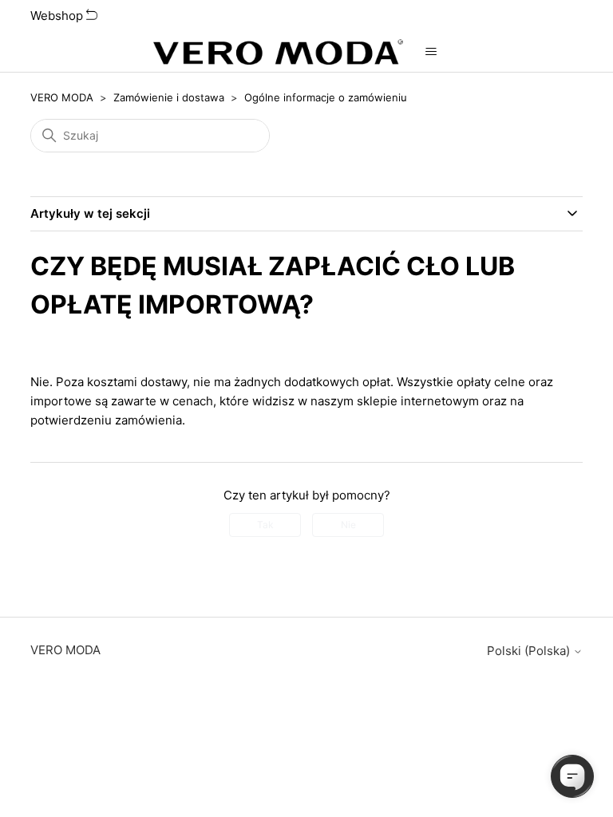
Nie (348, 525)
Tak (265, 525)
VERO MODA (61, 97)
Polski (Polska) (530, 650)
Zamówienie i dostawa (168, 97)
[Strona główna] (277, 52)
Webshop (58, 15)
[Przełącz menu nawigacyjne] (431, 52)
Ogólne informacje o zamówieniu (325, 97)
